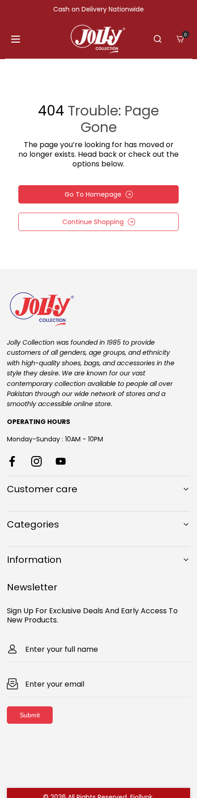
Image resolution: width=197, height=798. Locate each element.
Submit (30, 715)
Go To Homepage (93, 194)
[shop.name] (98, 307)
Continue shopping (93, 221)
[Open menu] (15, 39)
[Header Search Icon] (158, 39)
